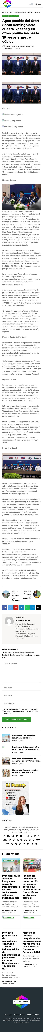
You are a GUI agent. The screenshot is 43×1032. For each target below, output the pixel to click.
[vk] (24, 843)
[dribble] (10, 840)
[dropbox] (14, 840)
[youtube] (21, 836)
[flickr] (38, 840)
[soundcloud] (7, 844)
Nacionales (13, 16)
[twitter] (39, 836)
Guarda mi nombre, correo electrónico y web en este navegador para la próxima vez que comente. (21, 711)
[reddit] (36, 844)
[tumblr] (24, 836)
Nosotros (8, 1015)
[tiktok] (20, 844)
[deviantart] (5, 840)
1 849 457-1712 (33, 1015)
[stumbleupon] (25, 840)
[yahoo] (33, 840)
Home (4, 12)
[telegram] (13, 836)
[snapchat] (32, 844)
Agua (10, 12)
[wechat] (16, 844)
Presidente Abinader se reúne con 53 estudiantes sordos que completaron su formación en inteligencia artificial (26, 750)
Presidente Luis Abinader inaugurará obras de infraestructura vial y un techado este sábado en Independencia (11, 886)
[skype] (21, 840)
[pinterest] (35, 836)
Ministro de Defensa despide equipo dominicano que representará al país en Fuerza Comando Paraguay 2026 (26, 773)
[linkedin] (31, 836)
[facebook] (4, 836)
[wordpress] (30, 840)
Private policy (19, 1015)
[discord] (28, 844)
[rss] (18, 840)
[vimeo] (17, 836)
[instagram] (28, 836)
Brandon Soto (11, 46)
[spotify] (12, 844)
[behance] (8, 836)
